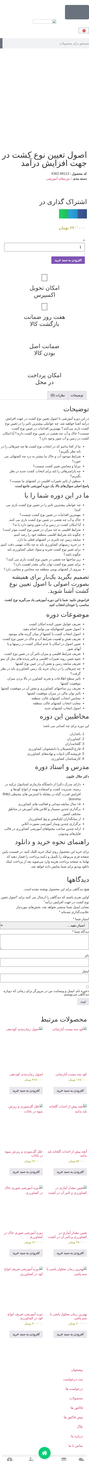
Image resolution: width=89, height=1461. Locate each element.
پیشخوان (77, 1370)
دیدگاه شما (80, 931)
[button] (82, 213)
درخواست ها (74, 1389)
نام (87, 955)
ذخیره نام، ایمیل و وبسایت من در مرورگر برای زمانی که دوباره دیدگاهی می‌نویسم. (46, 992)
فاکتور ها (77, 1407)
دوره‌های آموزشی (58, 178)
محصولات (76, 1398)
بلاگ (80, 1426)
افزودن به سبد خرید (68, 260)
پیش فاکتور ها (73, 1417)
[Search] (1, 43)
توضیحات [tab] (77, 395)
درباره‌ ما (77, 1436)
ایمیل (85, 971)
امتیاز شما (81, 919)
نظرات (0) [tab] (58, 395)
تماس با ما (76, 1445)
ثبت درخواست (73, 1379)
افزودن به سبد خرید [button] (70, 1090)
